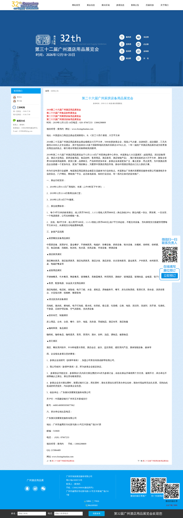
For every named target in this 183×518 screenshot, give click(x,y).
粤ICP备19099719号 (74, 480)
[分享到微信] (43, 488)
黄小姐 (19, 101)
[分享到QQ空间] (27, 488)
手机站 (96, 501)
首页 (47, 91)
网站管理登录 (93, 505)
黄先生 (19, 97)
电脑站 (88, 501)
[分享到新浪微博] (35, 488)
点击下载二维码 (171, 505)
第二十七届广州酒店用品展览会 (63, 461)
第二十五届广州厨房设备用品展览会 (156, 461)
